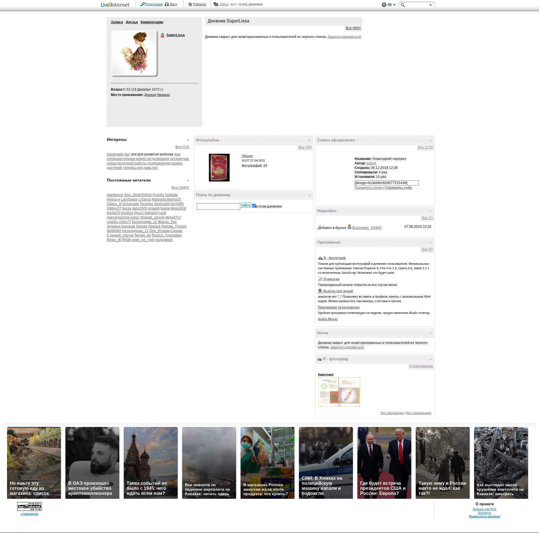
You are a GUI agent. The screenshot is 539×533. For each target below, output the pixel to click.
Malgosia (159, 199)
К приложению (421, 366)
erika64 (154, 208)
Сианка (176, 231)
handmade (115, 154)
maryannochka (118, 217)
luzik (162, 213)
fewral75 (113, 213)
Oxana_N (114, 204)
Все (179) (425, 147)
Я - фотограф (334, 258)
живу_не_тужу (143, 240)
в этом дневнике (269, 206)
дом (177, 154)
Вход (173, 4)
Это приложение (392, 413)
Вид (391, 5)
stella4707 (173, 217)
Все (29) (305, 147)
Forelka (158, 195)
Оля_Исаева (159, 231)
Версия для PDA (484, 509)
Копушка (128, 226)
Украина (163, 95)
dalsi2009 (139, 208)
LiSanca (144, 199)
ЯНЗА (126, 240)
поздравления (158, 163)
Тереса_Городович (167, 235)
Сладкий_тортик (120, 235)
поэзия (176, 163)
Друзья (132, 22)
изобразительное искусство (129, 159)
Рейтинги (199, 4)
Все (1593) (180, 188)
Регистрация (154, 4)
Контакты (484, 512)
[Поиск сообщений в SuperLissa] (246, 205)
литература (179, 159)
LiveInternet (116, 5)
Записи (117, 22)
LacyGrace (129, 199)
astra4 (371, 163)
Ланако (141, 226)
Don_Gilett (132, 195)
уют (155, 168)
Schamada (130, 204)
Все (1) (427, 218)
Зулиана (113, 226)
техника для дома (137, 168)
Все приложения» (418, 413)
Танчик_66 (142, 235)
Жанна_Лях (167, 222)
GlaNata (171, 195)
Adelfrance (115, 195)
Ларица (154, 226)
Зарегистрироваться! (344, 37)
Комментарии (152, 22)
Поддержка (384, 5)
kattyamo (151, 213)
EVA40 (146, 195)
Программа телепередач (339, 307)
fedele (165, 208)
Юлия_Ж (114, 240)
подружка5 (164, 240)
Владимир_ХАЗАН (367, 228)
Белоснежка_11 (144, 222)
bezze (126, 208)
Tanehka (146, 204)
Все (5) (427, 249)
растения (114, 168)
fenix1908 (178, 208)
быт (127, 154)
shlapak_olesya (152, 217)
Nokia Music (328, 319)
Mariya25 (174, 199)
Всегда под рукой (338, 291)
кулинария (160, 159)
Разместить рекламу (484, 516)
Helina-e (113, 199)
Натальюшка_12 (135, 231)
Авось (224, 4)
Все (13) (182, 147)
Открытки (331, 279)
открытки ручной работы (127, 163)
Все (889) (353, 28)
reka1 (135, 217)
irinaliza (127, 213)
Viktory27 (114, 208)
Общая (247, 156)
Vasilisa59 (162, 204)
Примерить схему (369, 188)
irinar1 (139, 213)
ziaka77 (125, 222)
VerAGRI (177, 204)
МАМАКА (114, 231)
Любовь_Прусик (173, 226)
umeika (112, 222)
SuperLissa (163, 35)
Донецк (150, 95)
